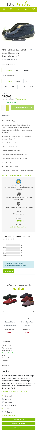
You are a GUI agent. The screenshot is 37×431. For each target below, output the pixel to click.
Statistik (8, 399)
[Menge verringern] (7, 109)
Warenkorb (5, 358)
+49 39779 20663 (18, 221)
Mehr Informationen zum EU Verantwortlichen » (17, 175)
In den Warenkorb (22, 107)
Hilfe (3, 355)
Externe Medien (10, 405)
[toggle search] (18, 9)
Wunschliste (6, 115)
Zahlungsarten (6, 345)
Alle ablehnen (18, 428)
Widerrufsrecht (7, 350)
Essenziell (8, 396)
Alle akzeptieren (18, 419)
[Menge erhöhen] (7, 106)
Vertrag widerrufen (8, 353)
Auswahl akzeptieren (18, 423)
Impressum (23, 391)
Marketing (8, 402)
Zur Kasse (5, 360)
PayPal (7, 409)
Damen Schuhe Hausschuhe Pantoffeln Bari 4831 (9, 324)
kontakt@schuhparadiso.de (18, 227)
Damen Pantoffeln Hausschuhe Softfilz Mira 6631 (27, 324)
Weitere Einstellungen (9, 415)
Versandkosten (21, 99)
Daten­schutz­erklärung (10, 391)
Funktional (8, 412)
